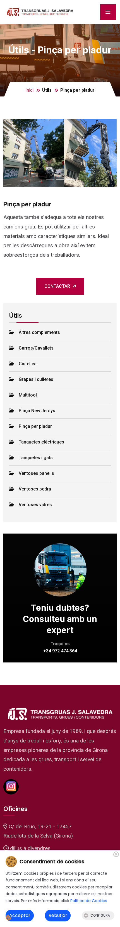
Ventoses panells (36, 473)
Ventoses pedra (35, 489)
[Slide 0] (50, 179)
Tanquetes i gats (36, 457)
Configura (100, 915)
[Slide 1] (60, 179)
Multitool (28, 395)
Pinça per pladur (35, 426)
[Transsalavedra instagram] (11, 786)
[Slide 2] (70, 179)
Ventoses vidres (35, 504)
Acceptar (19, 915)
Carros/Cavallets (36, 348)
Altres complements (39, 332)
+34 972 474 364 (60, 651)
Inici (29, 90)
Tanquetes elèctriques (41, 442)
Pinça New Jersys (37, 410)
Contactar (57, 286)
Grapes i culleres (36, 379)
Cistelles (28, 363)
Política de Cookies (88, 901)
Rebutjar (58, 915)
